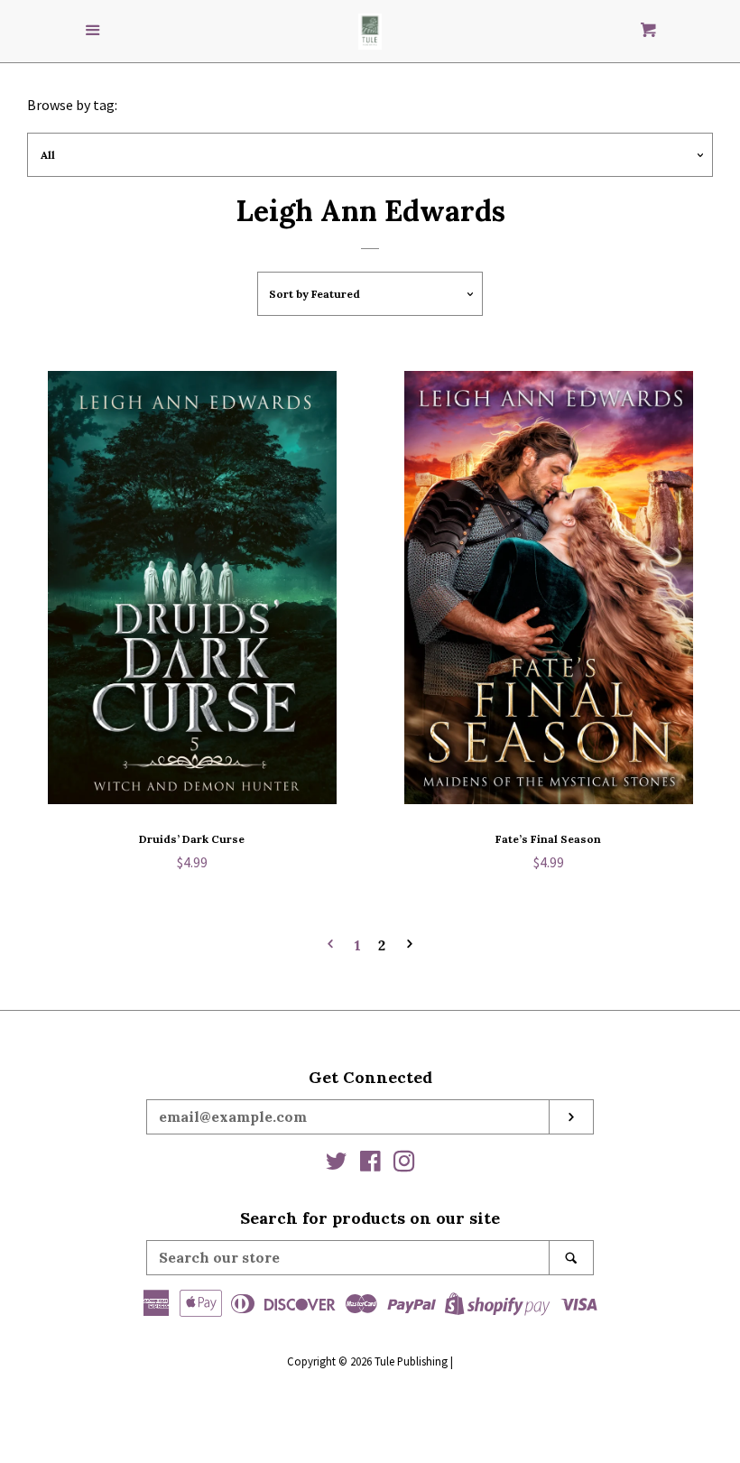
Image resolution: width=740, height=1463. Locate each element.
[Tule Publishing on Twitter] (336, 1164)
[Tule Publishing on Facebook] (370, 1164)
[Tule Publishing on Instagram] (404, 1164)
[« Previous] (330, 945)
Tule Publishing (411, 1361)
